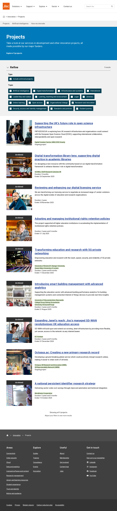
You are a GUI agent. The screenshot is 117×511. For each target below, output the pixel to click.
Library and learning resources (17, 480)
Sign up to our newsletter (96, 458)
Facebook (93, 471)
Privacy (17, 505)
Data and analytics (13, 467)
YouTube (93, 476)
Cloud (8, 462)
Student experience (13, 484)
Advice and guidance (13, 493)
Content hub (64, 467)
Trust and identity (12, 489)
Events (35, 467)
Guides (35, 453)
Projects (21, 17)
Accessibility (59, 505)
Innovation (11, 17)
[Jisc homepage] (6, 6)
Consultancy (37, 462)
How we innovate (38, 23)
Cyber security (11, 458)
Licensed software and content (17, 471)
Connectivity (10, 453)
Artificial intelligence (20, 23)
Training (36, 458)
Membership (64, 458)
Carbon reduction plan (45, 505)
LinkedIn (93, 462)
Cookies (9, 505)
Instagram (93, 467)
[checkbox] (21, 79)
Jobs (61, 471)
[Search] (112, 6)
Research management (15, 476)
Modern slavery (28, 505)
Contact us (68, 6)
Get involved (64, 462)
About (62, 453)
